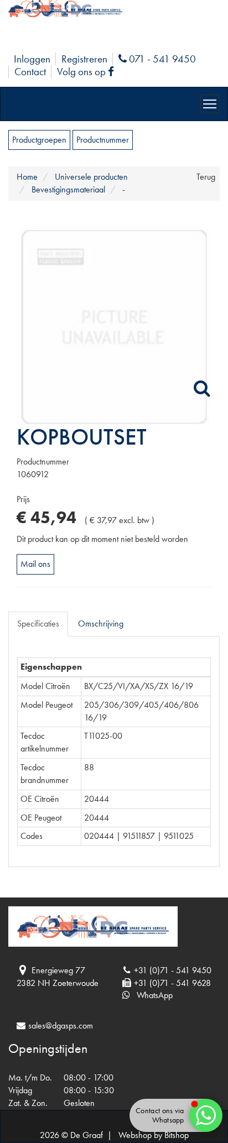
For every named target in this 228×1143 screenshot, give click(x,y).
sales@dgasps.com (60, 1025)
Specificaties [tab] (38, 623)
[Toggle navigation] (209, 104)
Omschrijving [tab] (100, 623)
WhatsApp (151, 995)
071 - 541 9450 (161, 59)
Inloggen (32, 59)
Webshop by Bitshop (153, 1135)
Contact (30, 71)
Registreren (84, 59)
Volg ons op (88, 71)
